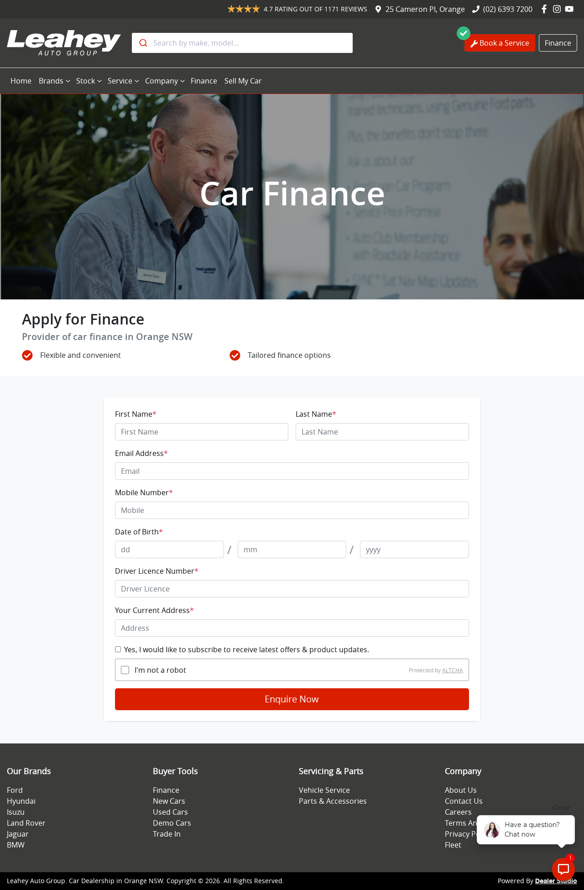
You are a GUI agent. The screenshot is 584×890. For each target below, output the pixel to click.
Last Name (316, 414)
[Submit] (142, 43)
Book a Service (504, 43)
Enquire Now (292, 699)
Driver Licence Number (156, 571)
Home (20, 81)
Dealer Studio (556, 881)
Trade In (167, 834)
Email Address (141, 453)
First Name (135, 414)
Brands (51, 81)
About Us (461, 790)
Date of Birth (139, 532)
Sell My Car (243, 81)
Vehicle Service (324, 790)
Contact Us (464, 801)
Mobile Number (144, 492)
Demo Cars (172, 823)
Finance (558, 43)
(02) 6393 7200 (507, 9)
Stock (85, 81)
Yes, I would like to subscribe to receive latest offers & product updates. (246, 649)
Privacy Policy (468, 834)
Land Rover (26, 823)
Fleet (453, 845)
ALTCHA (452, 670)
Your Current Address (154, 610)
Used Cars (170, 812)
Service (120, 81)
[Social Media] (546, 9)
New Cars (169, 801)
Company (161, 81)
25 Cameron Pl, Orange (425, 9)
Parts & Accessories (333, 801)
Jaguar (18, 834)
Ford (15, 790)
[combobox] (242, 43)
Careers (458, 812)
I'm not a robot (160, 670)
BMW (16, 845)
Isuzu (16, 812)
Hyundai (21, 801)
